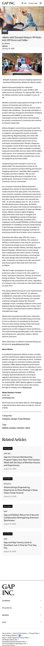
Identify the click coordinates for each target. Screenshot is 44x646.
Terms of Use (6, 633)
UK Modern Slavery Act (9, 639)
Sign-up (38, 403)
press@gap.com (8, 398)
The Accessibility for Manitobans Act (14, 644)
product (12, 428)
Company (6, 419)
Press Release (24, 419)
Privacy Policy (33, 633)
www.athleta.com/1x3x (20, 344)
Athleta (5, 46)
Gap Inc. (7, 454)
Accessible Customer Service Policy (13, 642)
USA (24, 3)
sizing (27, 428)
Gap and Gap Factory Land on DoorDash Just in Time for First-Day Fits (20, 545)
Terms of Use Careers (20, 633)
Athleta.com (27, 387)
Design (14, 419)
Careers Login (33, 3)
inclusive (20, 428)
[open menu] (40, 3)
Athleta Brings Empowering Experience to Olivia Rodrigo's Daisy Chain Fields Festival (21, 490)
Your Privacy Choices (9, 635)
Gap (5, 511)
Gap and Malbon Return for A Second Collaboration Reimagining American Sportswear (21, 518)
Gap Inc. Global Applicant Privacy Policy (15, 637)
